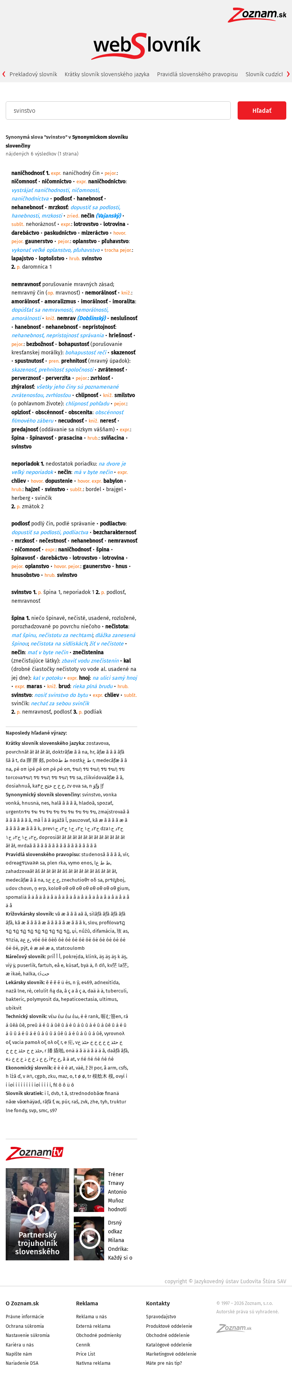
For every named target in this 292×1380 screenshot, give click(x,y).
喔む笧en (111, 1016)
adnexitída (106, 982)
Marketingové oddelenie (171, 1354)
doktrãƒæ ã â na (69, 752)
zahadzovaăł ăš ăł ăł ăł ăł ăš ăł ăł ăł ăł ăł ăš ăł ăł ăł (61, 871)
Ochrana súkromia (25, 1326)
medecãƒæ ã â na (24, 880)
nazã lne (15, 991)
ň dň (100, 965)
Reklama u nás (91, 1316)
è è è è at (63, 1068)
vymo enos (80, 863)
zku (52, 1076)
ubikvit (14, 1008)
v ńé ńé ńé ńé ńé (95, 1059)
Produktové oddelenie (169, 1326)
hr (92, 752)
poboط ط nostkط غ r (70, 760)
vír (125, 854)
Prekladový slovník (33, 74)
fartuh (45, 965)
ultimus (108, 999)
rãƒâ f (48, 1102)
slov (92, 922)
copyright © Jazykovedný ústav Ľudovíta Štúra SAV (225, 1281)
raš (74, 1102)
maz (62, 1076)
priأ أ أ (53, 956)
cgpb (40, 1076)
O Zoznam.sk (22, 1303)
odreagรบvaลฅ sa (25, 863)
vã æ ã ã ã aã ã (71, 914)
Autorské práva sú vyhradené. (247, 1311)
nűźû (84, 931)
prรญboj (114, 880)
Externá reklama (93, 1326)
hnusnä (30, 803)
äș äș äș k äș (112, 956)
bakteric (15, 999)
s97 (53, 1110)
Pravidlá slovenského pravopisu (197, 74)
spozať (104, 803)
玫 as (122, 931)
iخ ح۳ (54, 1059)
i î (46, 1093)
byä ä (86, 965)
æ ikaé (13, 974)
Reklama (87, 1303)
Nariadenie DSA (22, 1363)
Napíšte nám (19, 1354)
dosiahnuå (18, 786)
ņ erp (40, 888)
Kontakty (158, 1303)
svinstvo (91, 794)
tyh (104, 1102)
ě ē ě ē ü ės (58, 982)
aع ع (25, 940)
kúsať (72, 965)
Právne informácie (25, 1316)
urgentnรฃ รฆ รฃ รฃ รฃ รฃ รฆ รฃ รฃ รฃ (51, 812)
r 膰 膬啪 (53, 1050)
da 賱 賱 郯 (32, 760)
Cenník (83, 1345)
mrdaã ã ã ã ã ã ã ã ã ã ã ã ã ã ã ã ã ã (57, 845)
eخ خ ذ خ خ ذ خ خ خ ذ (26, 1059)
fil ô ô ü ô (63, 1085)
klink (91, 956)
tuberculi (116, 991)
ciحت (43, 974)
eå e (58, 965)
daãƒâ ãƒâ (117, 1050)
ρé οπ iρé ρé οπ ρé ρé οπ (42, 769)
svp (32, 1110)
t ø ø (80, 1076)
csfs (123, 1068)
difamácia (103, 931)
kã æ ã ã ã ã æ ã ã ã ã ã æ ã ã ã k (50, 922)
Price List (85, 1354)
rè (29, 991)
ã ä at (69, 1059)
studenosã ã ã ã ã (101, 854)
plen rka (56, 863)
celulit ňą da (48, 991)
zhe (94, 1102)
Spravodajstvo (161, 1316)
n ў (76, 982)
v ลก (27, 1076)
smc (43, 1110)
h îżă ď (13, 1076)
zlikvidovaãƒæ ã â (103, 777)
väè (79, 1068)
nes (45, 803)
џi (74, 931)
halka (29, 974)
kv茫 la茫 (117, 965)
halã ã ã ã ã (63, 803)
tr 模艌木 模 (100, 1076)
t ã (64, 1093)
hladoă (87, 803)
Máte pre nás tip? (164, 1363)
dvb (55, 1093)
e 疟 (68, 1042)
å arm (110, 1068)
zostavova (97, 743)
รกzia (12, 940)
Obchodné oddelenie (168, 1335)
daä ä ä (95, 991)
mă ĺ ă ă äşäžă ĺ (50, 820)
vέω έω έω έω (63, 1016)
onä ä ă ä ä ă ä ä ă (85, 1050)
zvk (84, 1102)
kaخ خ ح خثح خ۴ (48, 786)
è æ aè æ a (42, 948)
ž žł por (94, 1068)
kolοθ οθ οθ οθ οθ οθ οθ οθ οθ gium (88, 888)
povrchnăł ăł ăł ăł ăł (28, 752)
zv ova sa (77, 786)
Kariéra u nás (20, 1345)
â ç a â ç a (74, 991)
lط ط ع (102, 863)
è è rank (89, 1016)
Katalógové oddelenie (169, 1345)
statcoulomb (70, 948)
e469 (86, 982)
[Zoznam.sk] (236, 1331)
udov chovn (19, 888)
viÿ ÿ (10, 965)
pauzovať (79, 820)
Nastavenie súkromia (28, 1335)
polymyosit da (43, 999)
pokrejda (73, 956)
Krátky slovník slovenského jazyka (107, 74)
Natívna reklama (93, 1363)
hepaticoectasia (79, 999)
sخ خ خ (52, 880)
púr (65, 1102)
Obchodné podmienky (98, 1335)
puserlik (26, 965)
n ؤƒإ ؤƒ (96, 786)
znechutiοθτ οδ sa (82, 880)
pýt (24, 948)
